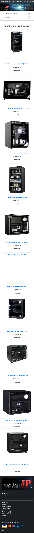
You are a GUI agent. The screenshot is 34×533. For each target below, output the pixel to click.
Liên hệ (4, 515)
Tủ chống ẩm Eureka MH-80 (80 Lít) (17, 375)
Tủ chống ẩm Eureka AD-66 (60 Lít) (17, 331)
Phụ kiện (4, 510)
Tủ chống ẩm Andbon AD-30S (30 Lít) (17, 153)
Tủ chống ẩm (6, 508)
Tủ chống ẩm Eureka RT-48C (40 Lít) (17, 464)
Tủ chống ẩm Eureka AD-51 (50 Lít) (17, 286)
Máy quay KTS (6, 506)
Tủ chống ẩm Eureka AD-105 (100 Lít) (17, 64)
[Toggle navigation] (28, 13)
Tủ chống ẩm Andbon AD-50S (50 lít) (17, 197)
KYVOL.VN (8, 522)
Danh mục (5, 502)
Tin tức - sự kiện (7, 512)
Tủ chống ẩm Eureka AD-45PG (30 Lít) (17, 420)
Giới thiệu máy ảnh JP (10, 13)
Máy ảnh (4, 504)
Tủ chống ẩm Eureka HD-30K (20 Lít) (17, 242)
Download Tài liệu (7, 513)
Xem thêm (17, 70)
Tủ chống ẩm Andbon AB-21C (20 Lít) (17, 108)
